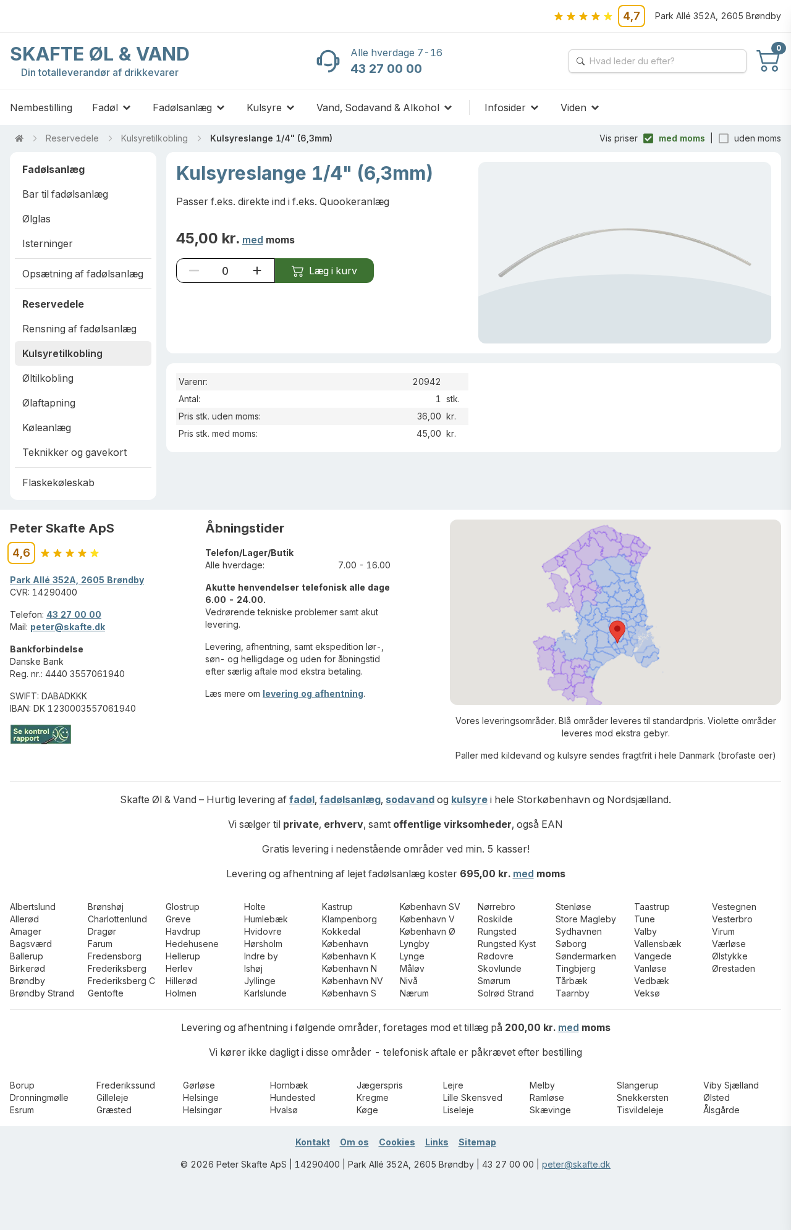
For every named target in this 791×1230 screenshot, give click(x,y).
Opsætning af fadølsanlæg (82, 273)
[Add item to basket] (257, 270)
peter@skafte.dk (67, 626)
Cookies (397, 1142)
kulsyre (469, 799)
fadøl (302, 799)
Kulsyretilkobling (154, 138)
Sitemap (477, 1142)
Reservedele (72, 138)
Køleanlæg (46, 427)
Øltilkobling (48, 378)
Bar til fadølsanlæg (65, 194)
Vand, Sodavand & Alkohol (377, 107)
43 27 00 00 (73, 614)
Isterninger (47, 243)
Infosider (505, 107)
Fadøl (105, 107)
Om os (354, 1142)
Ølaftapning (48, 403)
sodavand (410, 799)
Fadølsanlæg (182, 107)
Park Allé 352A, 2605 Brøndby (77, 580)
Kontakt (312, 1142)
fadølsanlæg (350, 799)
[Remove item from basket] (194, 270)
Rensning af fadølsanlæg (79, 328)
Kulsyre (264, 107)
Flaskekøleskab (58, 482)
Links (437, 1142)
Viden (573, 107)
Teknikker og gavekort (74, 452)
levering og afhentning (313, 693)
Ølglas (36, 219)
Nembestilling (41, 107)
